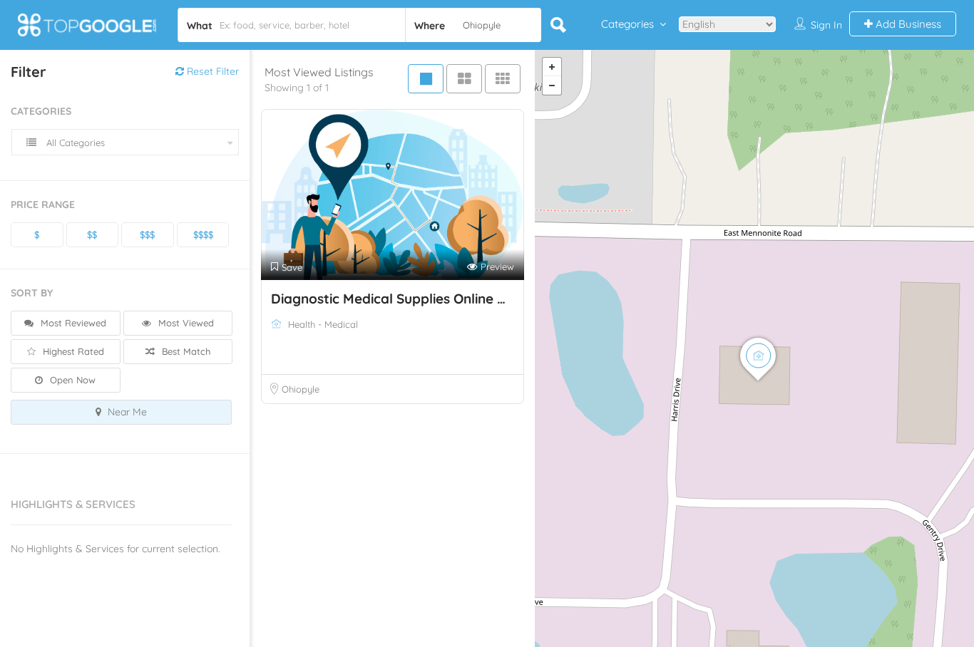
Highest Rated (72, 351)
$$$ (147, 234)
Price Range (43, 204)
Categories (627, 24)
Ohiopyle (300, 389)
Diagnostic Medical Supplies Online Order (403, 298)
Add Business (907, 24)
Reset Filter (211, 71)
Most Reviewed (72, 322)
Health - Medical (323, 324)
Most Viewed (184, 322)
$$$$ (203, 234)
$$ (92, 234)
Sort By (32, 292)
